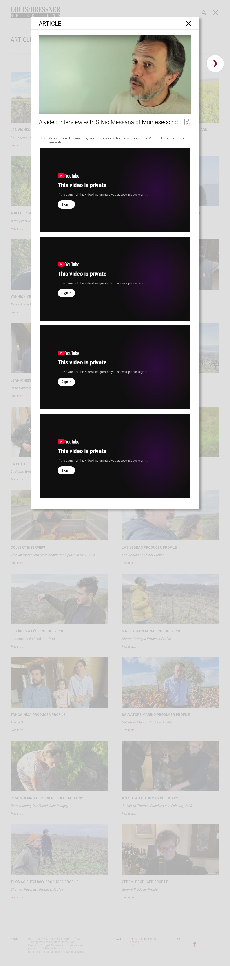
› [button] (215, 63)
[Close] (188, 23)
